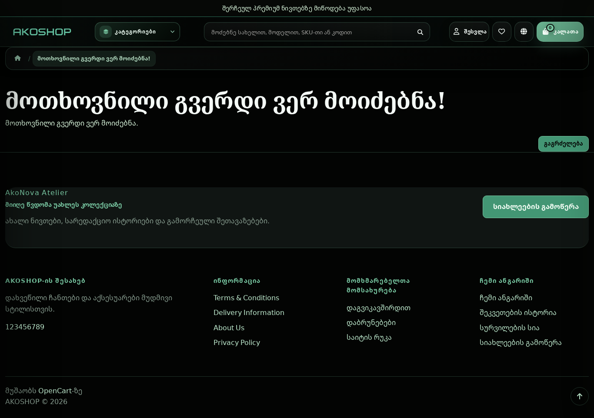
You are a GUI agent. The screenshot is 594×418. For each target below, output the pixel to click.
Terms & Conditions (246, 297)
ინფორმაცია (237, 280)
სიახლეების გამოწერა (536, 206)
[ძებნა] (420, 33)
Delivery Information (249, 312)
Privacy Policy (237, 342)
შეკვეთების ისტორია (518, 312)
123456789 (24, 327)
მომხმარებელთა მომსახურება (378, 285)
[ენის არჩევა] (524, 32)
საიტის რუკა (369, 337)
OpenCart (55, 390)
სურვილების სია (510, 327)
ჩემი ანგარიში (507, 280)
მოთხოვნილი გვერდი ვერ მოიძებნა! (93, 58)
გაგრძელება (563, 143)
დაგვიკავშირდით (378, 307)
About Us (229, 327)
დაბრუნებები (371, 322)
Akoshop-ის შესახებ (45, 280)
